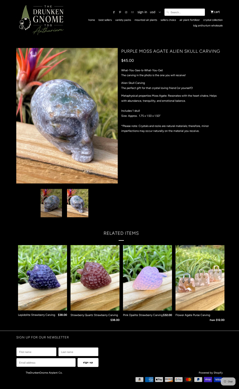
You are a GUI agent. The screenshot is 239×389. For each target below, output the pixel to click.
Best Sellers (105, 20)
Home (91, 20)
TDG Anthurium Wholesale (208, 26)
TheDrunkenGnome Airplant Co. (44, 372)
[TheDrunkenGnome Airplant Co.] (40, 20)
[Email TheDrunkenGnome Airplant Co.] (132, 12)
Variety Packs (123, 20)
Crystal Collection (213, 20)
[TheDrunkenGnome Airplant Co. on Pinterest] (120, 12)
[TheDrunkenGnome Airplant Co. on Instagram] (126, 12)
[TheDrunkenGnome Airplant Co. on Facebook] (114, 12)
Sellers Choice (168, 20)
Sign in (142, 12)
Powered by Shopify (211, 372)
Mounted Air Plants (146, 20)
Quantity (125, 145)
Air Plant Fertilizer (190, 20)
